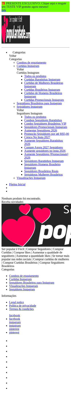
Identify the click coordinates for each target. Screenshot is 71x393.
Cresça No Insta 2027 (37, 137)
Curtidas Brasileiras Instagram (42, 89)
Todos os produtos (35, 76)
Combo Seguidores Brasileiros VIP (45, 123)
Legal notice (16, 302)
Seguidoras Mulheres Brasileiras (43, 174)
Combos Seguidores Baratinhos (43, 120)
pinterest (14, 329)
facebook (14, 315)
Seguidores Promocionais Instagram (45, 127)
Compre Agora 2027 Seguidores (43, 147)
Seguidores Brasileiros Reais (41, 171)
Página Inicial (17, 184)
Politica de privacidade (22, 305)
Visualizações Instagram (31, 178)
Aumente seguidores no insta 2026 (45, 150)
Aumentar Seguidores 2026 (40, 130)
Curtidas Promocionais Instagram (44, 99)
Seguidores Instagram (29, 106)
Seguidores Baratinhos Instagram (44, 161)
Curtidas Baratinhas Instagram (42, 79)
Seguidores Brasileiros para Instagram (39, 103)
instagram (15, 322)
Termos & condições (21, 309)
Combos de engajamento (31, 62)
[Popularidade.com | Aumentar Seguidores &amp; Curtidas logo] (16, 42)
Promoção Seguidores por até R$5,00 (46, 133)
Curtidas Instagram (28, 66)
